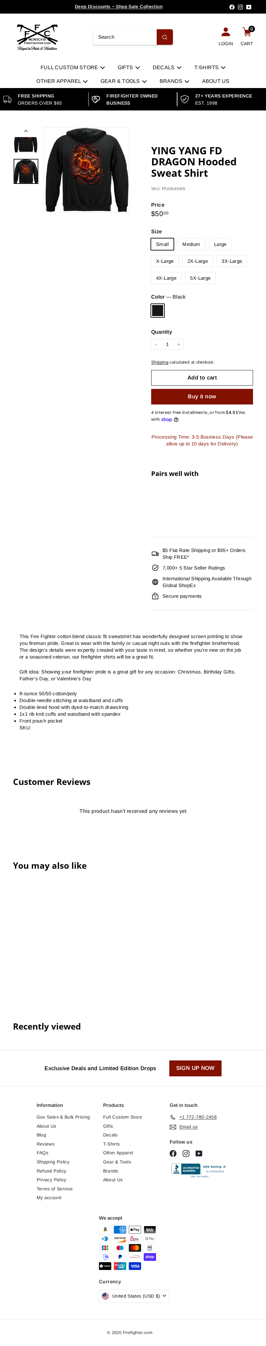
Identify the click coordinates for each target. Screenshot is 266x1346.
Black (157, 310)
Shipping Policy (53, 1161)
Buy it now (202, 396)
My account (49, 1197)
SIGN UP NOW (195, 1068)
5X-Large (200, 278)
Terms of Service (55, 1188)
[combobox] (133, 37)
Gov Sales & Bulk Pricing (63, 1117)
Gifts (126, 67)
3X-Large (232, 261)
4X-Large (166, 278)
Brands (172, 81)
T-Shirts (207, 67)
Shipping (159, 362)
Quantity (161, 332)
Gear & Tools (121, 81)
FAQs (43, 1152)
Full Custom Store (70, 67)
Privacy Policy (51, 1179)
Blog (41, 1134)
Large (220, 244)
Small (162, 244)
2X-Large (197, 261)
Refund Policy (51, 1170)
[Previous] (26, 132)
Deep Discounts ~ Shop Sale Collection (119, 6)
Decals (164, 67)
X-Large (165, 261)
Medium (191, 244)
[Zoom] (86, 169)
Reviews (46, 1144)
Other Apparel (59, 81)
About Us (216, 81)
